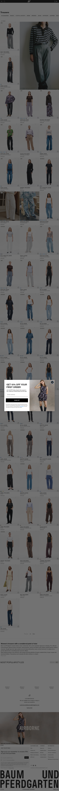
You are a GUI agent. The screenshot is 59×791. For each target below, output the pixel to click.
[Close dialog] (52, 382)
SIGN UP (17, 400)
